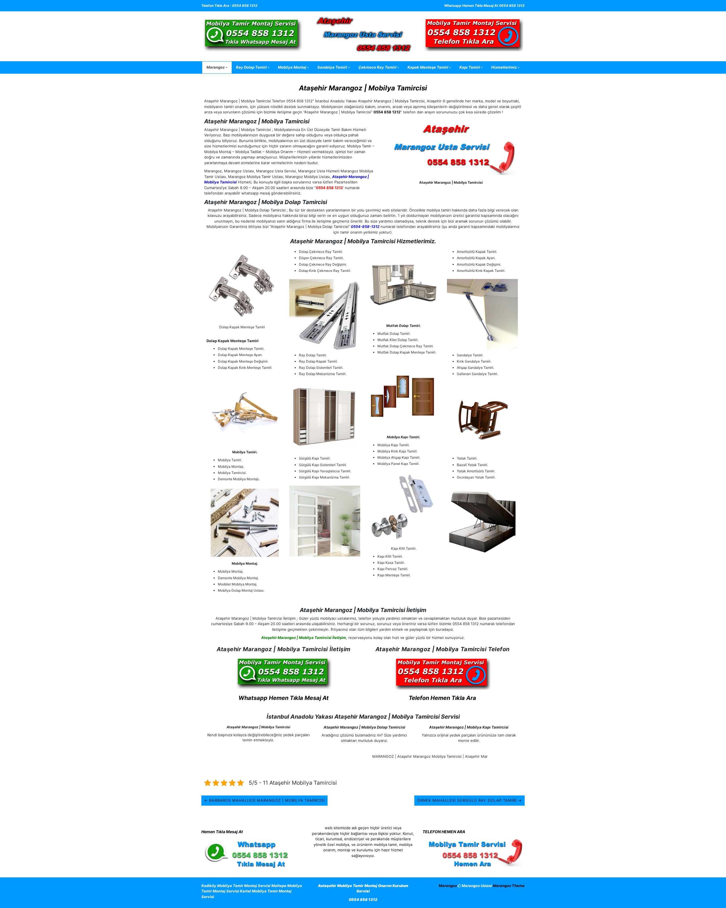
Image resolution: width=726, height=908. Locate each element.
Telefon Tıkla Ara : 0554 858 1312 (229, 5)
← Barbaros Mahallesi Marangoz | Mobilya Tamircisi (264, 800)
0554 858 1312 (386, 112)
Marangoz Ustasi (476, 885)
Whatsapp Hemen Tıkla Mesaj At (284, 698)
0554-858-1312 (364, 226)
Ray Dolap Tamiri (251, 67)
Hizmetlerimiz (504, 67)
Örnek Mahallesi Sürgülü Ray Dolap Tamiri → (469, 800)
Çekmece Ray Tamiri (377, 67)
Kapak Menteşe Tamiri (428, 67)
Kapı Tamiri (469, 67)
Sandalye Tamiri (332, 67)
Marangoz (215, 67)
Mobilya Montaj (292, 67)
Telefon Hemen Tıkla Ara (442, 698)
